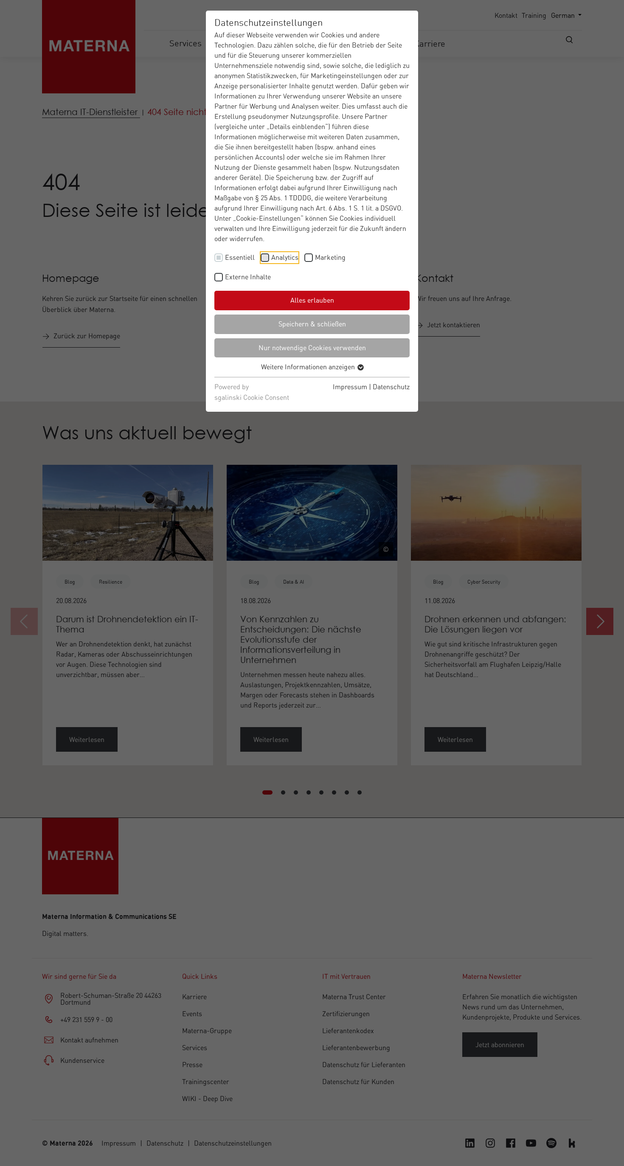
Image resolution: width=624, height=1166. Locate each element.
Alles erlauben (312, 300)
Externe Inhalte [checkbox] (248, 277)
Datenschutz (391, 386)
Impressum (350, 386)
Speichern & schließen (312, 324)
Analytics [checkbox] (284, 257)
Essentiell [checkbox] (240, 257)
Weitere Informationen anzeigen (309, 366)
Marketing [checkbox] (330, 257)
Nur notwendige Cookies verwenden (312, 347)
